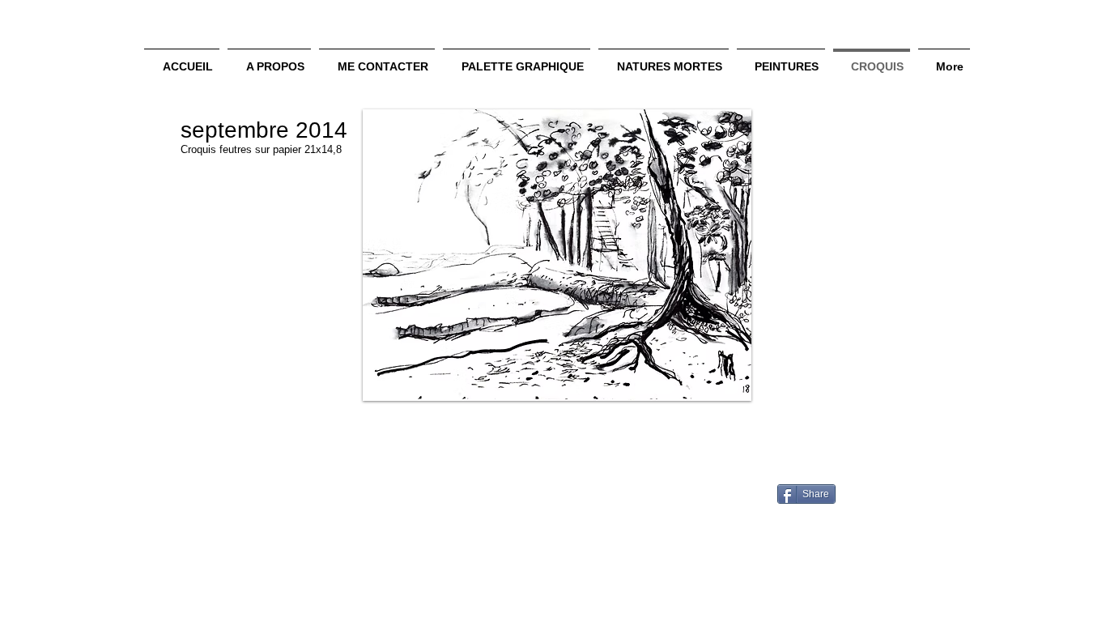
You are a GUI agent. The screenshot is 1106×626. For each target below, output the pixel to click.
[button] (557, 255)
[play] (717, 387)
